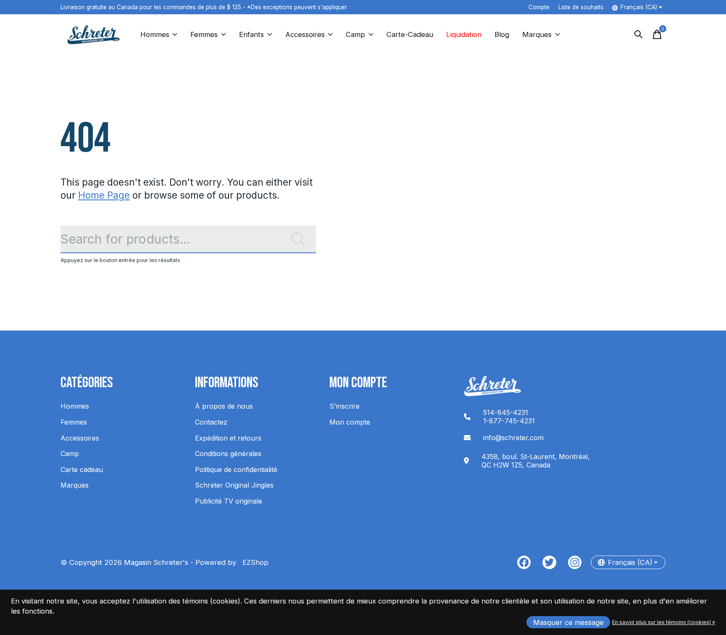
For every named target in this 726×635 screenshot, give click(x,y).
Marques (537, 34)
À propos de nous (224, 406)
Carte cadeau (81, 469)
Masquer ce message (568, 622)
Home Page (104, 195)
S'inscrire (344, 406)
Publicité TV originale (228, 501)
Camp (355, 34)
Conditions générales (228, 453)
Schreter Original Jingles (234, 485)
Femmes (204, 34)
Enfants (251, 34)
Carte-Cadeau (410, 34)
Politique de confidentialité (236, 469)
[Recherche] (638, 34)
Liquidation (463, 34)
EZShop (253, 562)
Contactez (211, 422)
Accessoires (305, 34)
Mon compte (349, 422)
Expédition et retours (228, 438)
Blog (502, 34)
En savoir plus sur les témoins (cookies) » (663, 622)
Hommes (154, 34)
